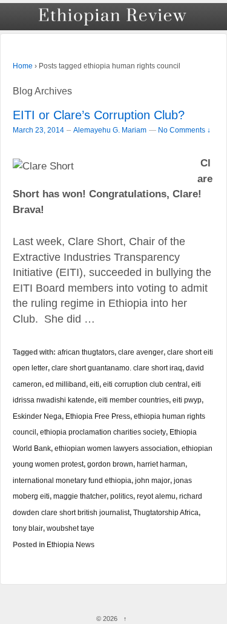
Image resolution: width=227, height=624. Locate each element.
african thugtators (86, 352)
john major (152, 480)
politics (121, 496)
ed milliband (65, 384)
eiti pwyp (187, 400)
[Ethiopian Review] (113, 16)
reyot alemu (156, 496)
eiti (94, 384)
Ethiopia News (70, 544)
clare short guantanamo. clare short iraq (116, 368)
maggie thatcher (80, 496)
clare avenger (140, 352)
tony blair (28, 528)
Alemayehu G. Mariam (109, 130)
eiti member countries (133, 400)
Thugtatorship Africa (166, 512)
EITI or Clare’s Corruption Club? (99, 115)
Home (23, 66)
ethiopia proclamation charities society (103, 432)
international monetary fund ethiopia (72, 480)
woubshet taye (70, 528)
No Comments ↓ (184, 130)
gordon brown (110, 464)
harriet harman (161, 464)
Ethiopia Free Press (97, 416)
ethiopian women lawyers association (116, 448)
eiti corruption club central (145, 384)
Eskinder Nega (37, 416)
